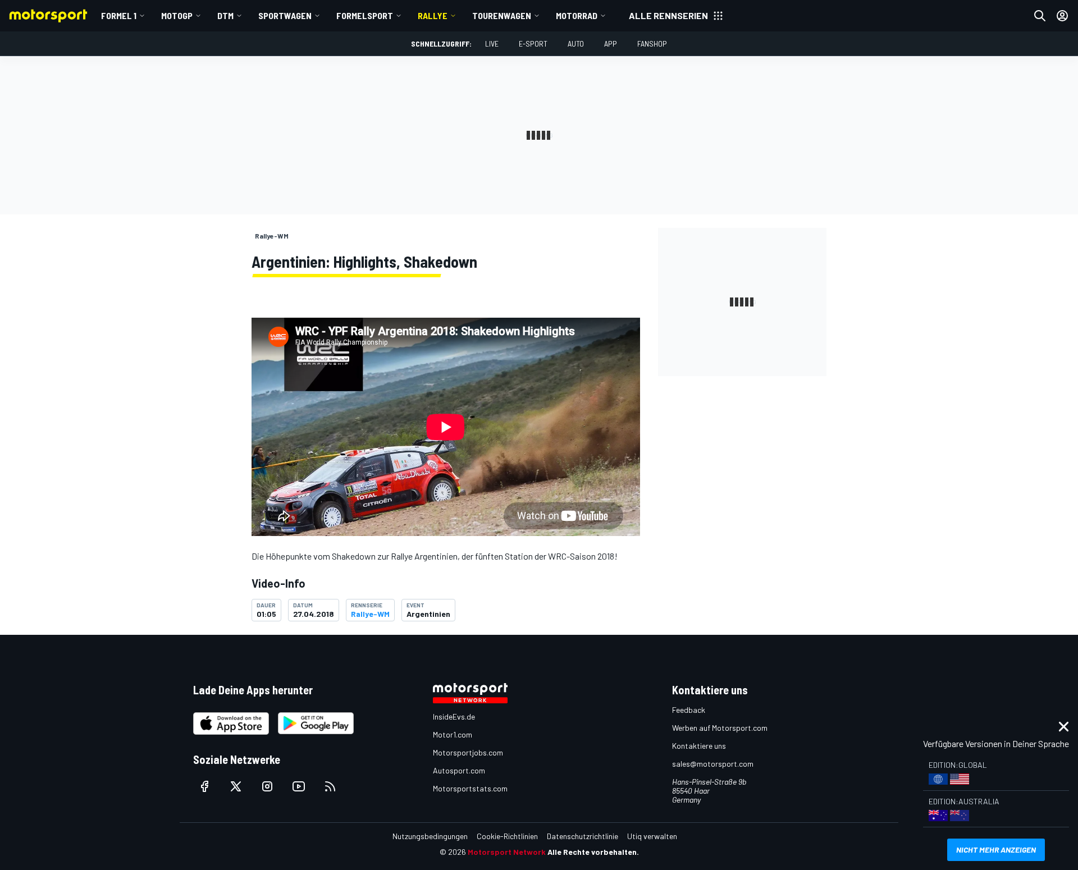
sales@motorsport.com (712, 763)
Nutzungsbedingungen (430, 836)
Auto (576, 43)
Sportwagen (285, 15)
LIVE (492, 43)
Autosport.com (459, 770)
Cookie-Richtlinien (507, 836)
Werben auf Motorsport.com (720, 727)
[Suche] (1040, 15)
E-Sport (533, 43)
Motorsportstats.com (470, 788)
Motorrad (576, 15)
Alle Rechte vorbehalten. (593, 852)
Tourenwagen (501, 15)
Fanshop (652, 43)
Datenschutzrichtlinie (582, 836)
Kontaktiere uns (699, 745)
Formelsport (364, 15)
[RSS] (330, 786)
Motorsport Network (507, 852)
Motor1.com (452, 734)
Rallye (432, 15)
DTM (225, 15)
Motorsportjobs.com (468, 752)
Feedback (688, 710)
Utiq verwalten (652, 836)
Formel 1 (118, 15)
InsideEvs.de (454, 716)
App (610, 43)
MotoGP (177, 15)
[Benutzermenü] (1062, 15)
